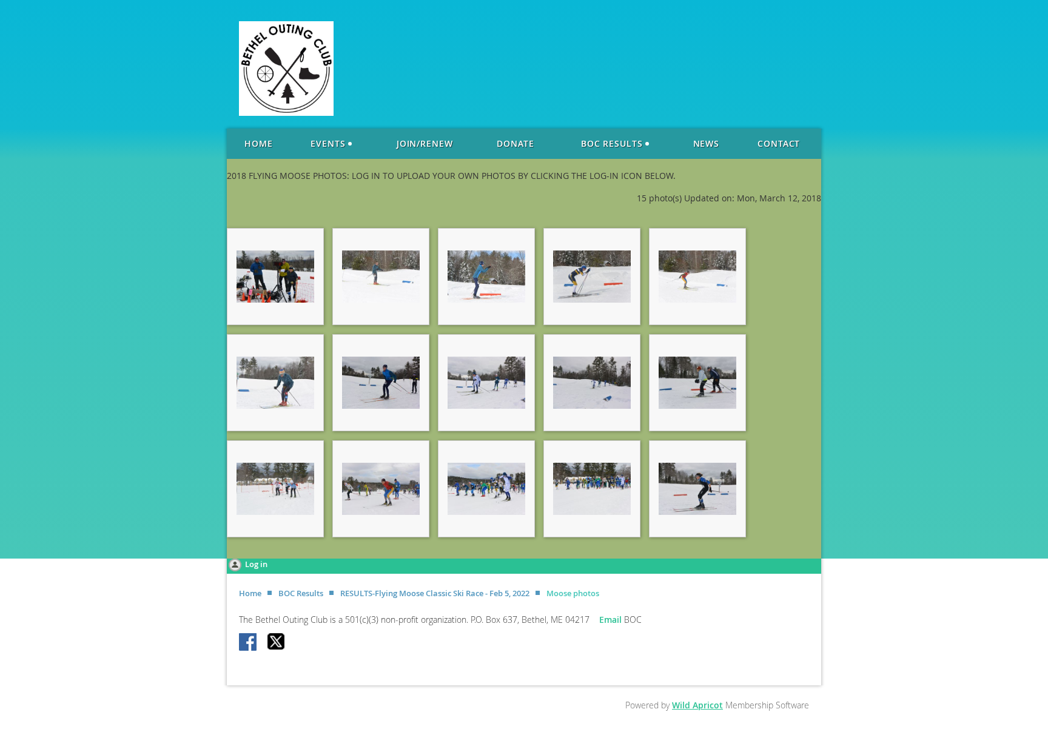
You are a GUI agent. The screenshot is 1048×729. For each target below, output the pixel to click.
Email (611, 619)
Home (250, 593)
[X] (276, 643)
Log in (256, 564)
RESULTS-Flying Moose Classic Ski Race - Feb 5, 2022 (434, 593)
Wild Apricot (697, 705)
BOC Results (300, 593)
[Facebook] (248, 643)
